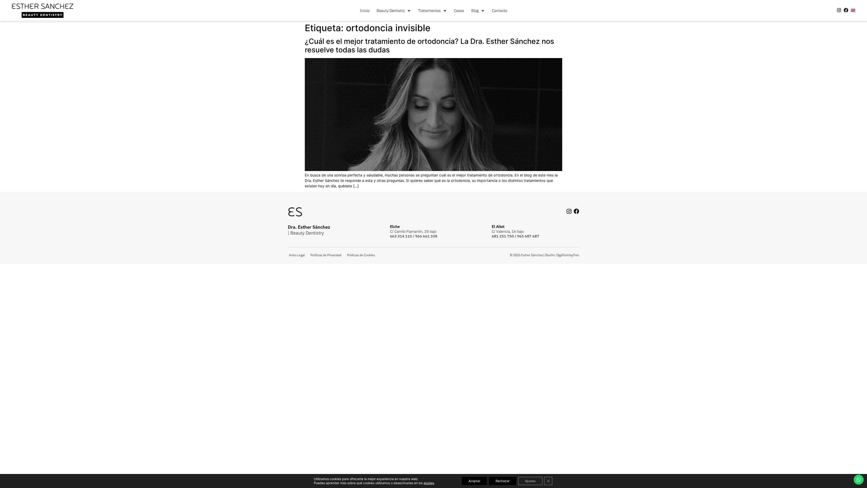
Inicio (364, 10)
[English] (853, 10)
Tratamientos (429, 10)
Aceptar (474, 481)
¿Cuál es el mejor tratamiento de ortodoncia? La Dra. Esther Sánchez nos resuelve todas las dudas (429, 45)
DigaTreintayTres (567, 255)
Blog (475, 10)
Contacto (499, 10)
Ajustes (530, 481)
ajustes (429, 483)
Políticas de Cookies (361, 255)
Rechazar (503, 481)
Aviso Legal (297, 255)
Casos (459, 10)
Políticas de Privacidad (325, 255)
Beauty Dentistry (391, 10)
